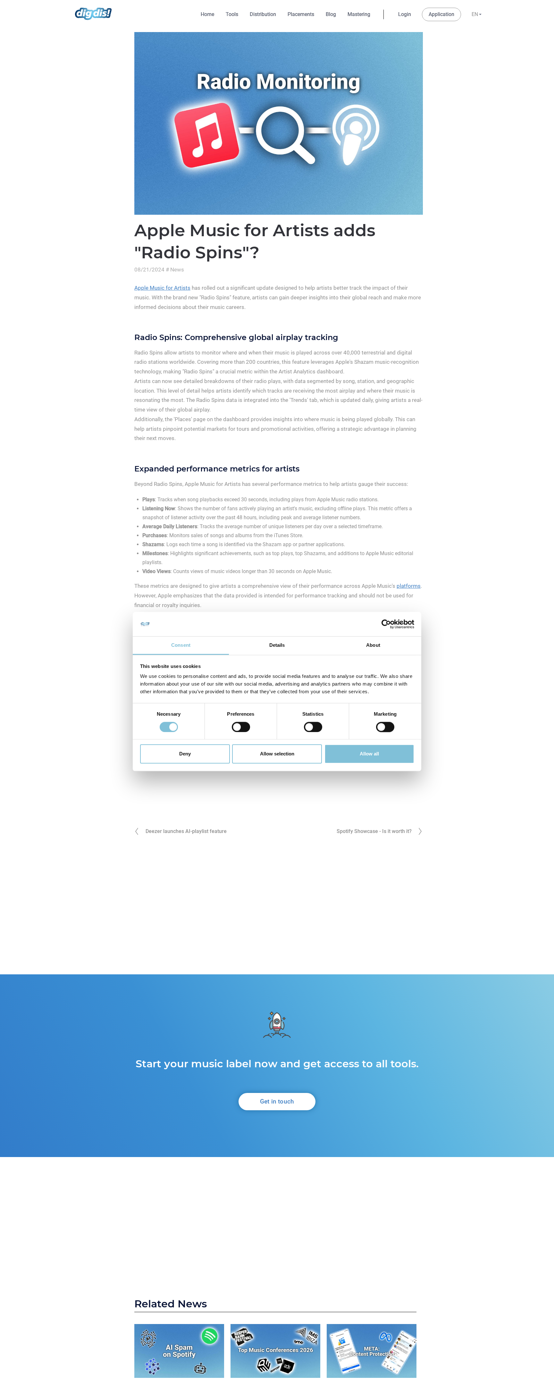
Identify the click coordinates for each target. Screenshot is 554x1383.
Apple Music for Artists (162, 288)
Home (207, 14)
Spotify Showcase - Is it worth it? (374, 831)
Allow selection (277, 753)
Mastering (359, 14)
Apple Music (331, 499)
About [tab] (373, 645)
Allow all (369, 753)
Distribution (263, 14)
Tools (232, 14)
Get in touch (277, 1101)
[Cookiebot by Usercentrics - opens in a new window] (386, 624)
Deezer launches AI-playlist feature (186, 831)
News (177, 269)
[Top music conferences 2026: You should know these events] (275, 1352)
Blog (331, 14)
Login (404, 14)
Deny (185, 753)
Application (441, 14)
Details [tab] (277, 645)
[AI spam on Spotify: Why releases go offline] (179, 1352)
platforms (409, 586)
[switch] (241, 727)
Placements (301, 14)
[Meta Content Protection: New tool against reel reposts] (371, 1352)
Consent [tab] (180, 645)
